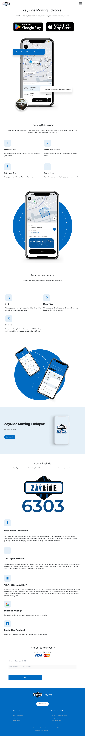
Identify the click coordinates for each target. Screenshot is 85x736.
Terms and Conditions (45, 727)
